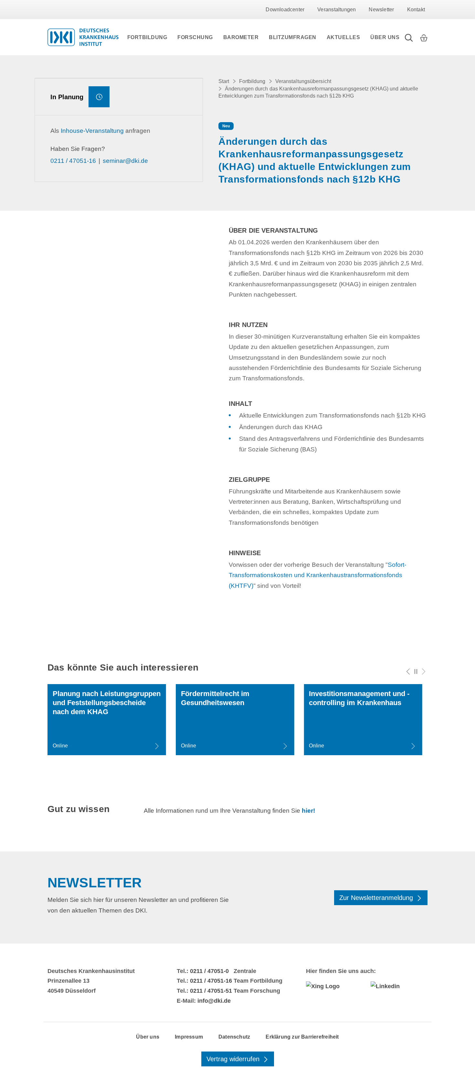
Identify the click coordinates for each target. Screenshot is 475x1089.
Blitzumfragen (292, 37)
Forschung (195, 37)
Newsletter (381, 9)
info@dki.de (214, 1001)
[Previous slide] (408, 671)
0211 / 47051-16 (73, 160)
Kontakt (416, 9)
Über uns (384, 37)
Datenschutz (234, 1037)
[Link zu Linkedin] (399, 986)
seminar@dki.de (125, 160)
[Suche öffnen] (409, 37)
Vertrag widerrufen (233, 1059)
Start (223, 81)
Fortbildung (147, 37)
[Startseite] (83, 37)
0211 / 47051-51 (211, 991)
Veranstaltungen (336, 9)
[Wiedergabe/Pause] (416, 671)
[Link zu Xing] (334, 986)
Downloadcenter (285, 9)
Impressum (189, 1037)
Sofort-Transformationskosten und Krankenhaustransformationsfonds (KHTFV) (317, 575)
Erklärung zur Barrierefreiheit (302, 1037)
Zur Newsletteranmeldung (377, 897)
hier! (308, 810)
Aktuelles (343, 37)
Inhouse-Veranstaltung (92, 130)
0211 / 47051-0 (209, 971)
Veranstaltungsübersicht (303, 81)
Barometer (241, 37)
